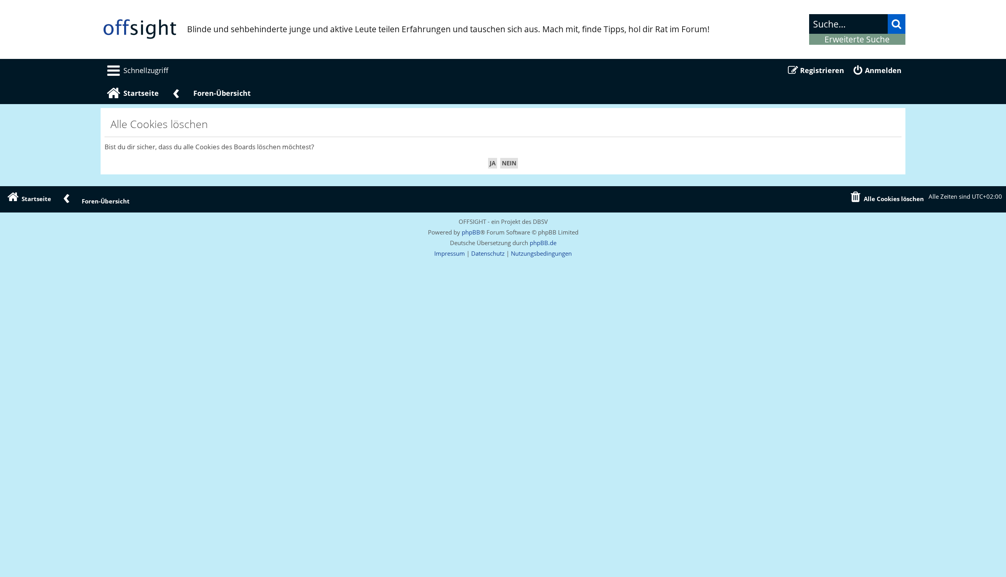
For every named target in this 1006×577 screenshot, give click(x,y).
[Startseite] (140, 29)
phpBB (471, 232)
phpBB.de (543, 243)
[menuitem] (136, 70)
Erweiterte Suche (857, 39)
